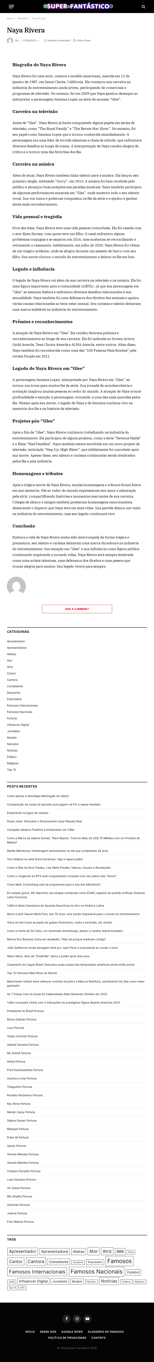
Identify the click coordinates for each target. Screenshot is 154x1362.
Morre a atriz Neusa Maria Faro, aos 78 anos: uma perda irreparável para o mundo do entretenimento (73, 914)
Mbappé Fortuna (18, 1129)
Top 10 (11, 769)
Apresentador (16, 641)
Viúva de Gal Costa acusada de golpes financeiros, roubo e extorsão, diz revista (59, 922)
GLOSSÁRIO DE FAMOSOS (106, 1331)
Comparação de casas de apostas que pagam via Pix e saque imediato (53, 804)
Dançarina (13, 692)
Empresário (14, 699)
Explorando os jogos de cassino (27, 812)
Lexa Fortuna (15, 1027)
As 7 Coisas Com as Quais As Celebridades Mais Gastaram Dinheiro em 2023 (57, 994)
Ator (9, 660)
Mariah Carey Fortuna (21, 1112)
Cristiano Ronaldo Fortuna (24, 1171)
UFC (22, 1288)
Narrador (13, 744)
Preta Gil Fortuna (18, 1137)
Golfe (11, 1282)
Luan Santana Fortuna (21, 1179)
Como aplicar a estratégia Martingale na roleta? (38, 796)
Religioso (13, 763)
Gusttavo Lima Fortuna (21, 1078)
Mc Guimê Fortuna (19, 1053)
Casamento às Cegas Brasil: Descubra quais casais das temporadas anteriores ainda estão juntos (71, 964)
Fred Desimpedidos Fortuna (25, 1070)
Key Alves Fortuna (18, 1103)
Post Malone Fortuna (20, 1221)
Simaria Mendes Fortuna (22, 1162)
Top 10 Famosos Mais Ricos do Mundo (32, 973)
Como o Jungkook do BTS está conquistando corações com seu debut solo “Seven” (62, 876)
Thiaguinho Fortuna (19, 1086)
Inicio (10, 18)
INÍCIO (30, 1331)
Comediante (15, 686)
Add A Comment (77, 609)
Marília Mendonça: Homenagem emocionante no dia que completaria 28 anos (57, 850)
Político (11, 756)
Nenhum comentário (59, 40)
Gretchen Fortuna (18, 1204)
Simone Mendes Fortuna (22, 1154)
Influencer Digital (18, 724)
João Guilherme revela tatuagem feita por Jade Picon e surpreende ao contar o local (62, 947)
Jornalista (13, 731)
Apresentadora (16, 647)
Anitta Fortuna (16, 1061)
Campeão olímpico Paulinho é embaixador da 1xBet (40, 829)
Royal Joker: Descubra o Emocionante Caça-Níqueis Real (44, 821)
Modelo (12, 737)
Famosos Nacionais (19, 712)
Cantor (11, 673)
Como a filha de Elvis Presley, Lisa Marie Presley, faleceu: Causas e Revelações (58, 867)
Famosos (119, 1260)
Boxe (131, 1252)
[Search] (143, 6)
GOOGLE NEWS (72, 1331)
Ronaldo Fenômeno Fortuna (25, 1095)
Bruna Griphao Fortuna (21, 1019)
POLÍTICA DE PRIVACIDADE (67, 1337)
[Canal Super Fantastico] (77, 6)
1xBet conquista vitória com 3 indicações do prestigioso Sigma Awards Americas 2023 (63, 1002)
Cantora (12, 679)
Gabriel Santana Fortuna (22, 1044)
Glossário (22, 18)
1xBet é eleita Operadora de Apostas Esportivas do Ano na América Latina (55, 905)
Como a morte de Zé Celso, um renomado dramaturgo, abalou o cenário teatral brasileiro (65, 930)
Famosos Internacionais (22, 705)
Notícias (12, 750)
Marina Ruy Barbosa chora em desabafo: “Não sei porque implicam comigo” (56, 939)
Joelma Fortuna (17, 1213)
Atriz (10, 667)
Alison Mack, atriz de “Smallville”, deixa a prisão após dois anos (48, 956)
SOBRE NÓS (48, 1331)
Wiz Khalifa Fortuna (19, 1196)
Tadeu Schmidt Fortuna (22, 1036)
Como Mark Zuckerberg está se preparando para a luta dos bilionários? (53, 884)
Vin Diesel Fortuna (18, 1188)
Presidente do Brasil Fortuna (25, 1011)
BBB (120, 1251)
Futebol (133, 1272)
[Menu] (11, 6)
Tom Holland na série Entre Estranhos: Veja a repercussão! (45, 859)
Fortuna (12, 718)
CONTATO (98, 1337)
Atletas (11, 654)
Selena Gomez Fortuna (21, 1120)
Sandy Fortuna (16, 1145)
